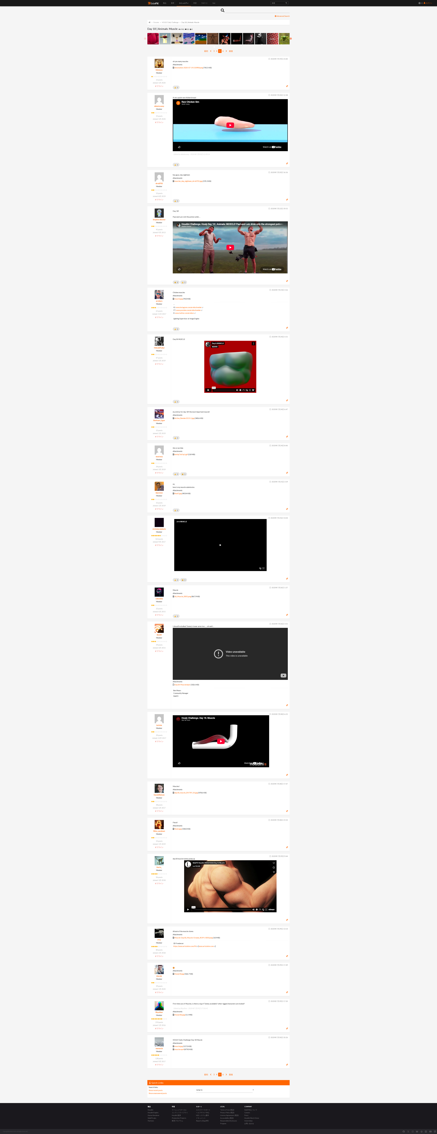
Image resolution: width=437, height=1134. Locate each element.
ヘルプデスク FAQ (202, 1113)
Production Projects (179, 1118)
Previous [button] (145, 38)
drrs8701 (159, 183)
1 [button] (214, 47)
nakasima (159, 599)
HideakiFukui (159, 348)
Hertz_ (159, 867)
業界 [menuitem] (172, 3)
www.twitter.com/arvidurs (184, 313)
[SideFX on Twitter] (408, 1131)
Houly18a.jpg (179, 1015)
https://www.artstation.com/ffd (185, 946)
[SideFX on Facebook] (404, 1131)
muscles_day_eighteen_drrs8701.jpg (188, 181)
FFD (159, 940)
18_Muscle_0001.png (182, 596)
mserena (159, 457)
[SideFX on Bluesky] (417, 1131)
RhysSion (159, 1012)
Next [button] (290, 38)
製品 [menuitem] (164, 3)
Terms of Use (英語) (227, 1110)
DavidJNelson (159, 795)
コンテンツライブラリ (180, 1113)
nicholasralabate (159, 529)
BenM (159, 635)
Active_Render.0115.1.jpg (184, 418)
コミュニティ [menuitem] (184, 3)
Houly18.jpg (179, 974)
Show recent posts (156, 1090)
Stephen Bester (159, 220)
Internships (248, 1121)
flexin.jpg (178, 829)
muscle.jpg (178, 299)
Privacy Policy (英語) (227, 1113)
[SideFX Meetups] (421, 1131)
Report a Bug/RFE (202, 1121)
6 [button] (223, 47)
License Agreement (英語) (229, 1115)
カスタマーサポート (203, 1110)
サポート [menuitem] (204, 3)
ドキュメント (201, 1118)
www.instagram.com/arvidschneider (189, 307)
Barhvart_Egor (159, 420)
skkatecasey (159, 106)
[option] (153, 38)
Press (246, 1115)
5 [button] (221, 47)
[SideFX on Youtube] (430, 1131)
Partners (151, 1121)
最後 (231, 51)
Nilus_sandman (159, 831)
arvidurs (159, 301)
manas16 (159, 1048)
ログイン (429, 3)
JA (422, 3)
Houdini (150, 1110)
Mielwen (159, 70)
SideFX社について (250, 1110)
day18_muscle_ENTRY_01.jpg (186, 793)
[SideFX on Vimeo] (426, 1131)
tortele (159, 725)
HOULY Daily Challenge (170, 22)
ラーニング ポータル (179, 1110)
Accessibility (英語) (227, 1118)
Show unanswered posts (158, 1093)
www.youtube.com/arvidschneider (188, 310)
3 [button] (217, 47)
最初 (206, 51)
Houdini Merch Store (251, 1118)
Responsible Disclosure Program (228, 1122)
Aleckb (159, 976)
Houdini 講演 (176, 1115)
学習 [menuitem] (195, 3)
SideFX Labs (152, 1118)
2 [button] (216, 47)
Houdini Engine (153, 1113)
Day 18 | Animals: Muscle (190, 22)
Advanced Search (283, 16)
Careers (247, 1113)
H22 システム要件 (202, 1115)
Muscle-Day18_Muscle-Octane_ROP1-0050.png (193, 938)
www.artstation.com (206, 946)
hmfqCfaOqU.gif (181, 454)
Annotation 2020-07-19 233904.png (188, 67)
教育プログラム (177, 1121)
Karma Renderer (153, 1115)
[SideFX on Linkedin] (435, 1131)
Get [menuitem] (213, 3)
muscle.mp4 (179, 1049)
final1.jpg (178, 493)
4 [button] (219, 47)
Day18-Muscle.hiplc (182, 684)
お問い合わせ (249, 1123)
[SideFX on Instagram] (413, 1131)
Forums (156, 22)
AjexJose (159, 493)
